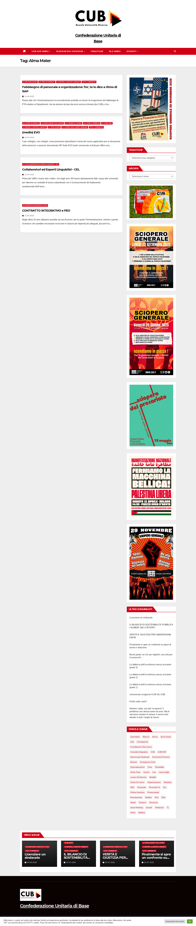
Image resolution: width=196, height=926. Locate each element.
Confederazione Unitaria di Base (54, 906)
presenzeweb (153, 792)
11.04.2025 (29, 96)
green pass (135, 772)
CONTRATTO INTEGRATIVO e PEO (46, 210)
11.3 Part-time (107, 123)
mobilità (152, 777)
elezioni (133, 762)
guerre (146, 772)
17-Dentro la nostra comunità (68, 82)
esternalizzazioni (137, 767)
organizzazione (154, 782)
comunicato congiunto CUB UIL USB (147, 694)
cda (132, 742)
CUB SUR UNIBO (40, 51)
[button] (175, 51)
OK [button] (190, 921)
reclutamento (136, 797)
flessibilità (159, 767)
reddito (148, 797)
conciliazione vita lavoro (141, 747)
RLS (156, 797)
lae (154, 772)
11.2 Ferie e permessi (92, 123)
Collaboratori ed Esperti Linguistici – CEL (51, 169)
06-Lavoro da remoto (31, 123)
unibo (132, 813)
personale (141, 787)
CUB (153, 752)
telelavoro (159, 807)
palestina (167, 782)
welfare (141, 813)
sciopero (142, 802)
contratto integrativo (139, 752)
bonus (155, 737)
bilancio (146, 737)
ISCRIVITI (132, 51)
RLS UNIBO (115, 51)
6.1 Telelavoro (54, 127)
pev (164, 787)
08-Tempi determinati (47, 82)
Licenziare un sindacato (141, 617)
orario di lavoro (137, 782)
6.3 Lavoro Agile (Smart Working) (74, 127)
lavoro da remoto (138, 777)
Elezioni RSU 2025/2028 (70, 51)
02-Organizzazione (30, 82)
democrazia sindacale (139, 757)
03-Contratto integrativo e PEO (35, 205)
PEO (132, 787)
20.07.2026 (110, 862)
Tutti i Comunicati (89, 82)
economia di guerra (161, 757)
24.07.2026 (71, 862)
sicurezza (153, 802)
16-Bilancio (69, 843)
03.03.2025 (29, 137)
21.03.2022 (29, 175)
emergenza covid (147, 762)
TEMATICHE (97, 51)
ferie (150, 767)
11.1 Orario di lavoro (73, 123)
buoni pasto (166, 737)
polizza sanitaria (137, 792)
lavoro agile (164, 772)
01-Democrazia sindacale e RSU (37, 847)
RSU (163, 797)
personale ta (154, 787)
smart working (136, 807)
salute (133, 802)
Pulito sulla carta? (138, 701)
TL (168, 807)
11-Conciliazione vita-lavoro (52, 123)
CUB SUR (162, 752)
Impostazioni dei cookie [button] (175, 921)
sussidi (149, 807)
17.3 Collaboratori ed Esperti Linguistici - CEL (40, 164)
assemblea (135, 737)
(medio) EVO (31, 132)
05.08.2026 (32, 862)
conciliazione (142, 742)
